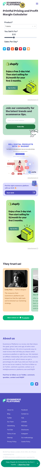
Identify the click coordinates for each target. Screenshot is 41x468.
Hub (22, 418)
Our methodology (27, 437)
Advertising (11, 426)
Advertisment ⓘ (33, 100)
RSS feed (24, 426)
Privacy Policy (11, 441)
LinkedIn (24, 422)
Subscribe (20, 127)
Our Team (10, 422)
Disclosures (25, 430)
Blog (8, 414)
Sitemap (10, 437)
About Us (10, 410)
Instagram (24, 433)
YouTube (10, 430)
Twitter (9, 418)
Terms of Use (11, 433)
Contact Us (24, 414)
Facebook (24, 410)
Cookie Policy (25, 441)
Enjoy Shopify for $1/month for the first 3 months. (20, 463)
